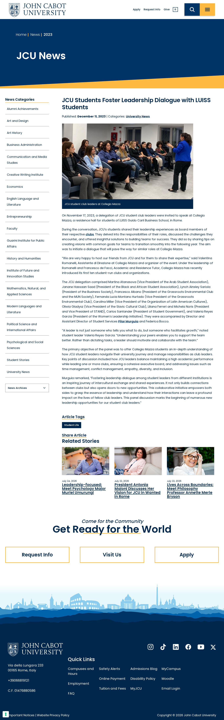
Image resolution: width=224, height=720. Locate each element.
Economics (15, 187)
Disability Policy (142, 678)
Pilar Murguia (128, 321)
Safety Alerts (109, 668)
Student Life (71, 425)
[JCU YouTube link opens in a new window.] (201, 648)
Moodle (168, 678)
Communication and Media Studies (27, 160)
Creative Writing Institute (25, 175)
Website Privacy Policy (53, 715)
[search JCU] (192, 9)
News (35, 34)
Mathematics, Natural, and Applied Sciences (26, 291)
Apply (136, 9)
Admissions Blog (143, 668)
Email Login (171, 688)
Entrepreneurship (19, 216)
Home (21, 34)
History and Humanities (24, 258)
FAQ (71, 693)
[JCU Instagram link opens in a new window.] (150, 648)
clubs (90, 234)
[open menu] (207, 9)
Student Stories (18, 360)
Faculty (12, 228)
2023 (48, 34)
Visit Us (112, 554)
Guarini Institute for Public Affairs (25, 243)
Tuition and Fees (112, 688)
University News (18, 372)
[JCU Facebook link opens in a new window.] (188, 648)
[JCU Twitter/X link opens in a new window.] (213, 647)
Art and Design (17, 121)
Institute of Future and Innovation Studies (23, 273)
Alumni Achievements (22, 109)
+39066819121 (18, 680)
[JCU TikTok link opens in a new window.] (163, 648)
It (175, 9)
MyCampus (171, 668)
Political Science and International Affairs (22, 327)
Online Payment (112, 678)
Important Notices (21, 715)
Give (167, 9)
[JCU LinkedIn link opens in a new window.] (175, 648)
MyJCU (136, 688)
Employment (78, 683)
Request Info (152, 9)
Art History (14, 133)
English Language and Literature (23, 202)
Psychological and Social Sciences (25, 345)
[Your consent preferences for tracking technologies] (6, 714)
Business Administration (24, 145)
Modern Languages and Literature (24, 309)
